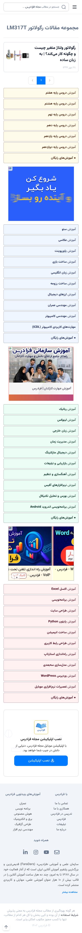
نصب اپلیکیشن (39, 760)
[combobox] (33, 7)
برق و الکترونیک (23, 819)
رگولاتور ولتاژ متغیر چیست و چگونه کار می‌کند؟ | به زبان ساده (55, 54)
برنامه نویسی (22, 808)
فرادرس (61, 819)
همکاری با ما (61, 808)
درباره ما (61, 829)
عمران (22, 803)
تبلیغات (61, 824)
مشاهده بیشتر (70, 892)
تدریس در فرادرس (61, 814)
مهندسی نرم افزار (23, 829)
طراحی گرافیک (23, 824)
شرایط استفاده (69, 915)
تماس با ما (61, 803)
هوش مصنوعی (23, 814)
